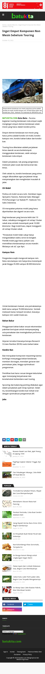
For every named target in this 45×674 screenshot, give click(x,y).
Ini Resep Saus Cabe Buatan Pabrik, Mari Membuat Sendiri (27, 589)
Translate (22, 634)
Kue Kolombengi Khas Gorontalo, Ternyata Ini (26, 546)
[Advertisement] (22, 60)
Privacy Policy (27, 654)
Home (4, 25)
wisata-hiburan (12, 25)
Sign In (5, 652)
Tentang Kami (21, 652)
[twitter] (33, 604)
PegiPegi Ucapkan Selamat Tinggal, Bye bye (27, 463)
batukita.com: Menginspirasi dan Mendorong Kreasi (28, 658)
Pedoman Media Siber (35, 652)
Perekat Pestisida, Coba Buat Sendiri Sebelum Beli (27, 513)
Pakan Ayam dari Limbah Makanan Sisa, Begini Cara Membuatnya (26, 567)
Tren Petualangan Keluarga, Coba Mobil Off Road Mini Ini (27, 474)
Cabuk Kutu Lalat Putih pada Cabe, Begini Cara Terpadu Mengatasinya (26, 578)
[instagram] (12, 609)
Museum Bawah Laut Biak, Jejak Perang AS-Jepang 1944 (27, 452)
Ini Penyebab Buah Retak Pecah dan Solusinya (27, 535)
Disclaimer (17, 654)
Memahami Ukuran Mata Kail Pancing (24, 503)
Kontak (12, 652)
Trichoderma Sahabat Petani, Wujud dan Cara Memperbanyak (27, 492)
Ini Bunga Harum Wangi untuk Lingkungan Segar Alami (25, 556)
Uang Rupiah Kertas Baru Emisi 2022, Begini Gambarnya (27, 524)
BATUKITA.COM (9, 118)
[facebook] (12, 604)
